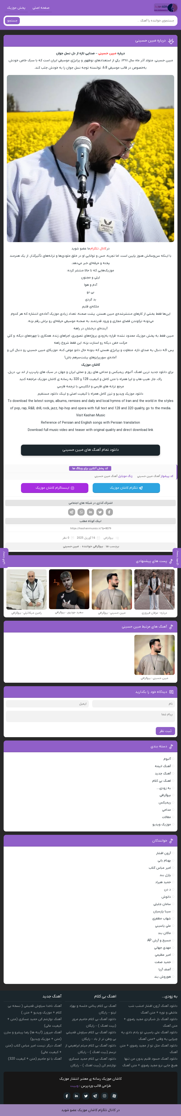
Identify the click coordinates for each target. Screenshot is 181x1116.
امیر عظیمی (163, 955)
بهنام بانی (164, 860)
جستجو (12, 21)
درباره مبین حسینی (150, 40)
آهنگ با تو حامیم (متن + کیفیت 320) (35, 1059)
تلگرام (71, 512)
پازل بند (165, 875)
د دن (167, 889)
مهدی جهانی (162, 948)
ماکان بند (164, 933)
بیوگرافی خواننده (92, 546)
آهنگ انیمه (163, 766)
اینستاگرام (104, 1095)
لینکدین (90, 512)
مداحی (166, 810)
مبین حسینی (107, 53)
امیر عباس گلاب (160, 868)
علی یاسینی (163, 926)
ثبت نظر (165, 731)
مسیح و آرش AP (159, 940)
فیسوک (109, 512)
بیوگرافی (108, 538)
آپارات (114, 1095)
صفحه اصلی (41, 8)
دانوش (166, 897)
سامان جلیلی (162, 904)
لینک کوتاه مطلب (90, 521)
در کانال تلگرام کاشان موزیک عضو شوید (90, 1110)
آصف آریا (165, 969)
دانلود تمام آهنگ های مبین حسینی (90, 449)
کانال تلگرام (98, 248)
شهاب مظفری (161, 918)
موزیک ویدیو (161, 824)
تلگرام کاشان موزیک (124, 488)
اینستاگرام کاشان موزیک (52, 488)
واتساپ (81, 512)
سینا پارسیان (162, 911)
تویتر (99, 512)
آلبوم (167, 759)
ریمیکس (165, 802)
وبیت (74, 1085)
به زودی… (164, 788)
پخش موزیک (16, 8)
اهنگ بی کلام (161, 781)
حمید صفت (163, 962)
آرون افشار (163, 853)
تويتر (85, 1095)
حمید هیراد (163, 882)
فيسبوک (66, 1095)
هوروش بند (162, 977)
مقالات (166, 817)
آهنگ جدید (163, 773)
